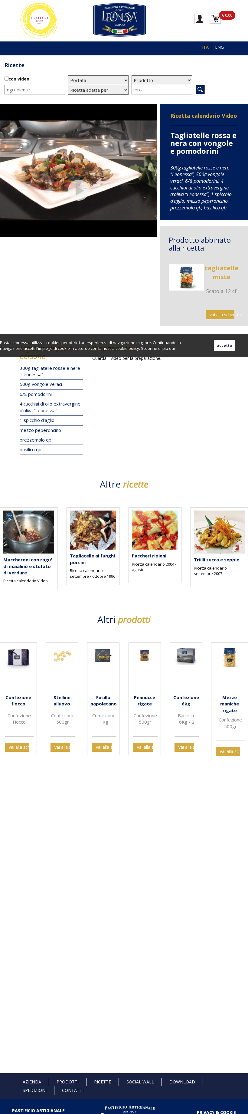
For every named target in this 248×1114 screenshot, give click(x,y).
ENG (219, 47)
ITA (205, 47)
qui (172, 348)
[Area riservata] (199, 18)
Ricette (102, 1082)
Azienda (32, 1082)
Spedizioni (35, 1090)
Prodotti (68, 1082)
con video (18, 79)
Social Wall (140, 1082)
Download (182, 1082)
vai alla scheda (222, 314)
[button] (6, 546)
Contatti (72, 1090)
